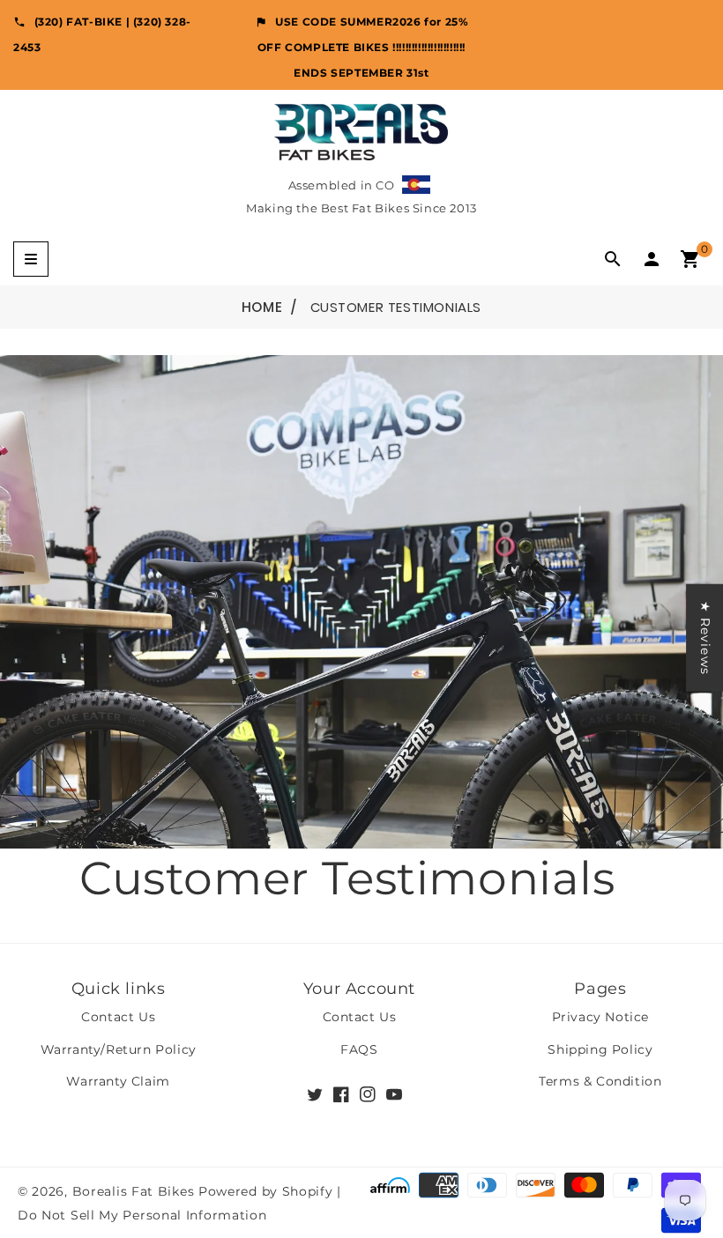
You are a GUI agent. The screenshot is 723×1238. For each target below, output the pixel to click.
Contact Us (118, 1017)
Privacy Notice (600, 1017)
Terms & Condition (600, 1081)
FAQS (358, 1049)
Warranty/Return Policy (119, 1049)
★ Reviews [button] (705, 637)
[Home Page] (361, 130)
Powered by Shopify (265, 1191)
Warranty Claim (117, 1081)
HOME (262, 307)
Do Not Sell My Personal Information (142, 1215)
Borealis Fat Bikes (133, 1191)
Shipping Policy (600, 1049)
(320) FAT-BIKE (78, 21)
